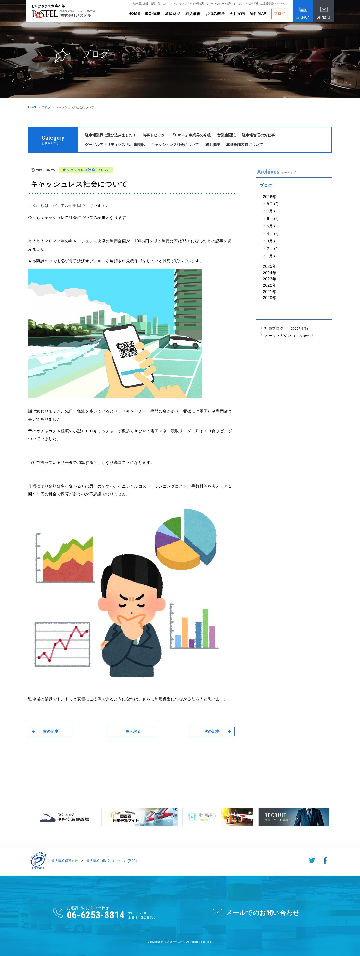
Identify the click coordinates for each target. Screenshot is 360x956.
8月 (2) (273, 204)
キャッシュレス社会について (175, 144)
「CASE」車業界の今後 (191, 135)
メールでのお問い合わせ (263, 912)
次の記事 (212, 731)
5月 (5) (273, 226)
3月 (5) (273, 241)
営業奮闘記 (226, 135)
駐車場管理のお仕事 (258, 135)
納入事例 (193, 13)
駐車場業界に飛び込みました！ (110, 135)
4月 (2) (273, 233)
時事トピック (154, 135)
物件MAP (258, 13)
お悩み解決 (215, 13)
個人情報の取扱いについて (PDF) (111, 861)
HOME (134, 13)
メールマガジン (290, 335)
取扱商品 (173, 13)
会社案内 (237, 13)
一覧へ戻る (131, 731)
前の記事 (51, 731)
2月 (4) (273, 248)
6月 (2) (273, 218)
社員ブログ (287, 328)
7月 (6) (273, 211)
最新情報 (152, 13)
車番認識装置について (244, 144)
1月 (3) (273, 256)
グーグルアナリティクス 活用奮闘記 (115, 144)
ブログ (279, 13)
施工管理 (212, 144)
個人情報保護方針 (64, 861)
